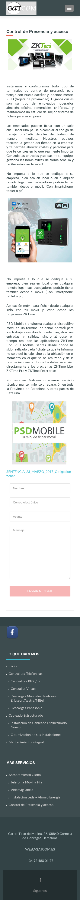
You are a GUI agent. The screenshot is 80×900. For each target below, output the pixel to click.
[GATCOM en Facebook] (12, 632)
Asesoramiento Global (25, 775)
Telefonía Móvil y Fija (26, 782)
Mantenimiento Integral (26, 742)
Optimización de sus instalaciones (36, 735)
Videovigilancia (22, 790)
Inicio (13, 666)
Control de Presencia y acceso (31, 805)
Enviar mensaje (40, 591)
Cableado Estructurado (26, 715)
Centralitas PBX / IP (26, 681)
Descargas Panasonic (26, 708)
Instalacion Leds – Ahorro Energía (35, 797)
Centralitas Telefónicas (25, 673)
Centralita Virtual (23, 688)
